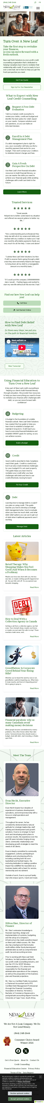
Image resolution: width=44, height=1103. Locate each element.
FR (40, 2)
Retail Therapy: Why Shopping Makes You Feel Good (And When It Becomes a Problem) (21, 568)
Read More (34, 587)
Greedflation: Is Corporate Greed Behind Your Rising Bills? (20, 671)
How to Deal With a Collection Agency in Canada (21, 620)
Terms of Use (15, 1073)
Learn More (22, 192)
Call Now (23, 303)
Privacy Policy (34, 1068)
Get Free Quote (22, 80)
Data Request (28, 1073)
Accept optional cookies (20, 1099)
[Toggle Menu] (38, 8)
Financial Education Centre (15, 1068)
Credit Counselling (22, 1064)
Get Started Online (23, 310)
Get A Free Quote (12, 1060)
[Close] (40, 1077)
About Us (24, 1060)
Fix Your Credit (22, 485)
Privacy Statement (24, 1081)
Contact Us (34, 1060)
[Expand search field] (35, 2)
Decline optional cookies (19, 1093)
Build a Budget (22, 443)
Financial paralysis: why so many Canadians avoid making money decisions (19, 723)
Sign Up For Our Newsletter (22, 87)
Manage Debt (22, 527)
